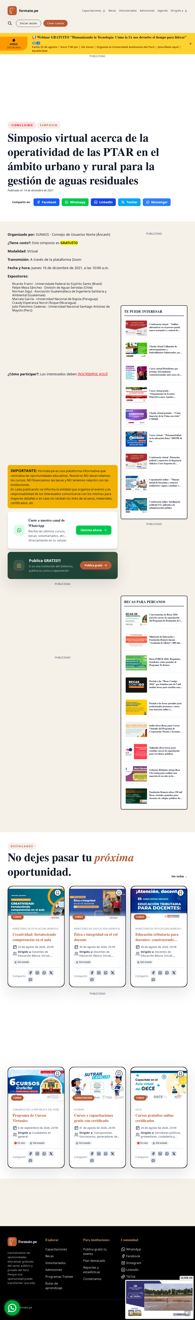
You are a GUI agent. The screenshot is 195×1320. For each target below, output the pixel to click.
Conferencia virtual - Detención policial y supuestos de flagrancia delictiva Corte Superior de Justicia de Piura (165, 462)
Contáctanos (92, 1279)
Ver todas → (179, 876)
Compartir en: (21, 202)
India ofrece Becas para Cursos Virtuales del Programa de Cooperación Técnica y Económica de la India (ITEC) (165, 730)
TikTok (131, 1276)
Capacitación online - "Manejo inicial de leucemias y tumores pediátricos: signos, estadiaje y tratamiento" (164, 484)
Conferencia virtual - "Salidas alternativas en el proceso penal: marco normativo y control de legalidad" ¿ (164, 329)
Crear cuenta (55, 23)
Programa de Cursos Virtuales (29, 1118)
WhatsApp (133, 1249)
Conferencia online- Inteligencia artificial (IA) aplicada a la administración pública (164, 504)
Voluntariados (128, 10)
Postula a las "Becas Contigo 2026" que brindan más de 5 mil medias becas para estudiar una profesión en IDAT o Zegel (165, 686)
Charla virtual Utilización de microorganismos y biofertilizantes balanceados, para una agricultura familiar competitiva (165, 352)
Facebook (133, 1256)
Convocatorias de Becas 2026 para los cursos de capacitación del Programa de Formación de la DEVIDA (165, 619)
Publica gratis (93, 565)
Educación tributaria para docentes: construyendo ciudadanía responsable (156, 937)
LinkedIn (132, 1270)
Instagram (133, 1263)
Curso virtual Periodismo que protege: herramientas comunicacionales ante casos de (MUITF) (164, 373)
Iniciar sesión (28, 23)
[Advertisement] (97, 84)
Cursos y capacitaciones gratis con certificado (93, 1118)
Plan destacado (94, 1261)
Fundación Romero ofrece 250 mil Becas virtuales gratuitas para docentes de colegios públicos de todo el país (165, 796)
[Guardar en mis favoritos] (57, 892)
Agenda (163, 10)
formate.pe (28, 10)
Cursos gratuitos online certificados (154, 1118)
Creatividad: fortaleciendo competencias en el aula (34, 937)
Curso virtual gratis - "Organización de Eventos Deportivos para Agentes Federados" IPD (162, 395)
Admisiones (147, 10)
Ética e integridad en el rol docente (96, 937)
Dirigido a (177, 10)
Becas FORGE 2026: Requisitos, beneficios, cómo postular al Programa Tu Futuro (165, 662)
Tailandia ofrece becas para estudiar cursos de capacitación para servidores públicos (164, 750)
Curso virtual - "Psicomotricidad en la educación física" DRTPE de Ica (165, 438)
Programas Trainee (59, 1276)
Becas (112, 10)
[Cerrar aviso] (190, 44)
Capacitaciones (91, 10)
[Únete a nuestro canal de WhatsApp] (12, 1307)
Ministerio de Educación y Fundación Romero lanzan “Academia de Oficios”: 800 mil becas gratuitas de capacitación (164, 641)
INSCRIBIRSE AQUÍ (93, 374)
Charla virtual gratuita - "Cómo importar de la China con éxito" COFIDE (165, 416)
